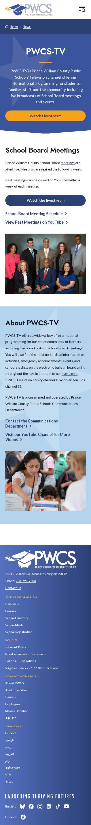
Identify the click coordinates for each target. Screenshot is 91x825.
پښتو (8, 747)
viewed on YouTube (53, 180)
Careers (10, 697)
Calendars (12, 604)
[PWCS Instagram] (40, 806)
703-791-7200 (26, 581)
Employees (12, 704)
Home (14, 26)
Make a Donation (16, 711)
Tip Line (10, 718)
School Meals (14, 625)
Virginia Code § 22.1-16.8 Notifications (31, 668)
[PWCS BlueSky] (22, 806)
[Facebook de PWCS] (23, 817)
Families (10, 611)
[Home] (28, 9)
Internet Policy (15, 647)
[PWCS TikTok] (57, 806)
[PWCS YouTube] (66, 806)
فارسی (10, 740)
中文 (8, 775)
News (27, 26)
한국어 (10, 782)
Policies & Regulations (20, 661)
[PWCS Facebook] (31, 806)
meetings (68, 163)
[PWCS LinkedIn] (48, 806)
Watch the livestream (45, 200)
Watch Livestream (45, 116)
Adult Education (16, 690)
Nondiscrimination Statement (25, 654)
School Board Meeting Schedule (34, 213)
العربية (9, 754)
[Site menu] (82, 8)
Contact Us (13, 588)
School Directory (16, 618)
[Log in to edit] (39, 796)
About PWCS (14, 683)
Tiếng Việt (12, 768)
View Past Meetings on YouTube (34, 222)
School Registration (18, 632)
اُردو (8, 761)
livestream (70, 373)
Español (10, 733)
